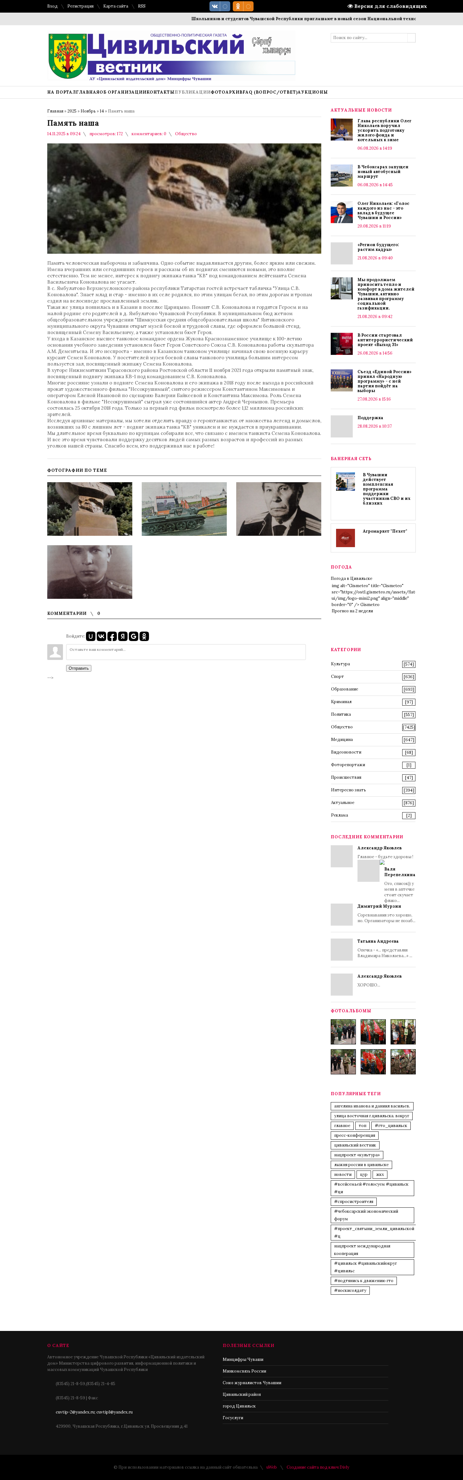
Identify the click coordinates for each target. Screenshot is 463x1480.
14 (102, 111)
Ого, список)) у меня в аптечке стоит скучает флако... (399, 884)
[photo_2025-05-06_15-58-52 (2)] (403, 1031)
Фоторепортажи (348, 764)
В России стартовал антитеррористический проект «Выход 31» (385, 340)
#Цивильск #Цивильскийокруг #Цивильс (365, 1267)
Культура (340, 664)
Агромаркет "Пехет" (385, 531)
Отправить (79, 668)
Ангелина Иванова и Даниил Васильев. (372, 1106)
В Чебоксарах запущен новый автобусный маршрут (383, 172)
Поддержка (370, 417)
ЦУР (364, 1174)
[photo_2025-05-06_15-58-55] (403, 1061)
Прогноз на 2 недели (352, 611)
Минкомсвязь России (244, 1371)
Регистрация (80, 6)
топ (362, 1125)
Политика (341, 714)
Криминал (341, 701)
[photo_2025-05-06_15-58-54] (373, 1061)
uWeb (271, 1467)
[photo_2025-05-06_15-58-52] (373, 1031)
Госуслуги (233, 1417)
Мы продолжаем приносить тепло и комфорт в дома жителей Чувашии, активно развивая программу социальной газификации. (385, 293)
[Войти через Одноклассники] (144, 636)
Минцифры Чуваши (243, 1359)
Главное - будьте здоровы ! (386, 874)
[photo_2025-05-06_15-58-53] (343, 1061)
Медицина (342, 739)
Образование (344, 689)
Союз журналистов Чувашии (252, 1382)
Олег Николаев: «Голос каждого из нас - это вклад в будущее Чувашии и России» (383, 210)
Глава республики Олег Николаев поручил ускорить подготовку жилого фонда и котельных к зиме (384, 130)
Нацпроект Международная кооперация (362, 1249)
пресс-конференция (354, 1135)
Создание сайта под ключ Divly (318, 1467)
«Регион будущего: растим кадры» (378, 247)
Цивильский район (242, 1394)
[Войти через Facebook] (112, 636)
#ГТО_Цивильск (391, 1125)
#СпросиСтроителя (353, 1201)
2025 (72, 111)
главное (342, 1125)
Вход (52, 6)
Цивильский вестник (355, 1145)
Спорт (337, 676)
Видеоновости (346, 752)
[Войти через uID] (90, 636)
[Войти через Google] (133, 636)
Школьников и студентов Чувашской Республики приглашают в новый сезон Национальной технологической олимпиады (305, 18)
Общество (186, 133)
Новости (343, 1174)
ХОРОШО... (379, 981)
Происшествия (346, 777)
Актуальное (342, 802)
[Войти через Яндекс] (123, 636)
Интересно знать (348, 790)
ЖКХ (380, 1174)
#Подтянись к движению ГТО (363, 1280)
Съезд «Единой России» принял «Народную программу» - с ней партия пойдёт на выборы (384, 381)
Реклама (339, 815)
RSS (142, 6)
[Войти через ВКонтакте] (101, 636)
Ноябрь (88, 111)
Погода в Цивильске (351, 578)
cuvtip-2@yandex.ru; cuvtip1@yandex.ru (94, 1412)
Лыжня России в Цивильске (361, 1164)
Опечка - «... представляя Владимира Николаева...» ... (384, 948)
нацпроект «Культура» (357, 1155)
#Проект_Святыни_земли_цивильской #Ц (374, 1232)
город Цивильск (239, 1406)
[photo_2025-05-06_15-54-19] (343, 1031)
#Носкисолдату (350, 1290)
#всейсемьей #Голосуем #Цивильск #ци (371, 1188)
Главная (55, 111)
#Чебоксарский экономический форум (366, 1215)
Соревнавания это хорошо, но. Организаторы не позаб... (386, 913)
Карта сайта (115, 6)
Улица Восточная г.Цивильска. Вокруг (371, 1116)
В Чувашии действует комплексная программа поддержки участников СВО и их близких (386, 489)
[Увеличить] (89, 509)
